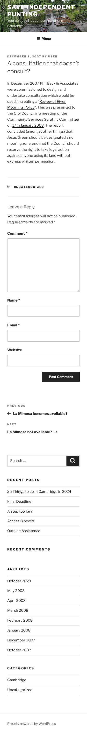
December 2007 (21, 640)
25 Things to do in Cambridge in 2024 (39, 491)
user (53, 56)
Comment (17, 233)
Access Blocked (20, 521)
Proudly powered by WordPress (31, 723)
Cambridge (16, 680)
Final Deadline (19, 501)
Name (13, 300)
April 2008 (16, 600)
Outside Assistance (23, 531)
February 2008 (20, 620)
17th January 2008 (28, 125)
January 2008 (18, 630)
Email (13, 325)
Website (14, 350)
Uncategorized (29, 187)
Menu (46, 38)
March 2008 (17, 610)
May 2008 (16, 591)
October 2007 (19, 650)
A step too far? (19, 511)
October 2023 (19, 581)
